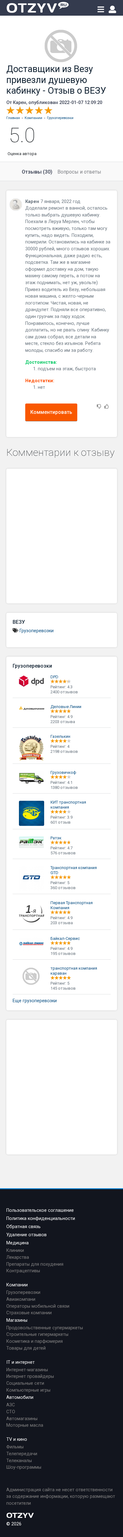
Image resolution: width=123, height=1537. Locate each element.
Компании (17, 1285)
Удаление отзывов (26, 1234)
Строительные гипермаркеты (37, 1334)
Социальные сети (25, 1383)
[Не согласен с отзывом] (99, 406)
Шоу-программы (23, 1467)
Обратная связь (23, 1226)
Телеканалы (19, 1460)
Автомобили (19, 1397)
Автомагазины (22, 1418)
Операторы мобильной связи (37, 1306)
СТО (10, 1412)
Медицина (17, 1243)
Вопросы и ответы (79, 172)
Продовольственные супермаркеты (44, 1328)
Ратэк (56, 838)
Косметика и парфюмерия (34, 1341)
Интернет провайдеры (30, 1376)
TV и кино (16, 1439)
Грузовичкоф (63, 772)
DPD (54, 677)
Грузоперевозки (37, 630)
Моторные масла (24, 1425)
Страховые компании (29, 1313)
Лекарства (17, 1257)
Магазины (16, 1320)
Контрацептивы (23, 1271)
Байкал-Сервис (65, 938)
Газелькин (60, 736)
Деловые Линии (65, 706)
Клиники (15, 1250)
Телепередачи (21, 1453)
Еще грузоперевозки (35, 1000)
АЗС (10, 1405)
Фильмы (15, 1447)
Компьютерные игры (28, 1390)
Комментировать (51, 412)
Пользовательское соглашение (40, 1210)
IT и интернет (20, 1362)
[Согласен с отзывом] (106, 406)
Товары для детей (26, 1348)
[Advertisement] (61, 536)
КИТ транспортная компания (68, 805)
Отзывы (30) (37, 172)
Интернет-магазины (27, 1370)
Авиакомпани (20, 1299)
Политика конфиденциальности (40, 1218)
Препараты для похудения (34, 1264)
